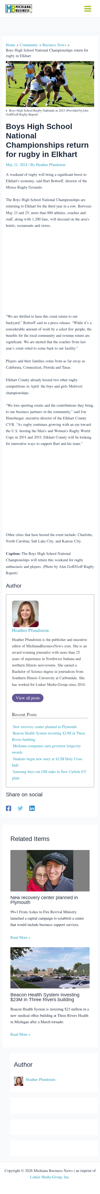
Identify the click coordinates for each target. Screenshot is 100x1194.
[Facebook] (8, 808)
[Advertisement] (50, 271)
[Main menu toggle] (88, 9)
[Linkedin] (32, 808)
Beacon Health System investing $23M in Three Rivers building (44, 997)
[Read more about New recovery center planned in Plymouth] (50, 870)
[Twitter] (20, 808)
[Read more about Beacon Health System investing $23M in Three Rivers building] (50, 967)
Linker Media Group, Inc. (50, 1176)
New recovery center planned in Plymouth (45, 726)
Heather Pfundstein (30, 630)
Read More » (20, 937)
